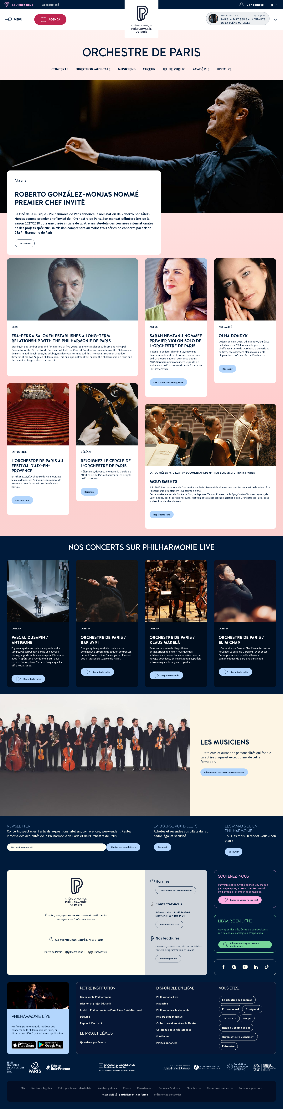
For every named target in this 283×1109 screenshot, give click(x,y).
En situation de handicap (237, 1000)
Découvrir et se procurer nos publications (244, 945)
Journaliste (229, 1018)
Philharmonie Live (167, 997)
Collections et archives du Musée (176, 1023)
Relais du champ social (236, 1027)
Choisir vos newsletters (123, 847)
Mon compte (255, 5)
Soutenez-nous (22, 5)
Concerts (59, 69)
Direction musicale (93, 69)
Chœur (149, 69)
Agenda (54, 19)
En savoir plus (22, 500)
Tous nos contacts (169, 924)
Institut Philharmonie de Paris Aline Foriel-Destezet (111, 1010)
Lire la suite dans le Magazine (168, 382)
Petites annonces (166, 1043)
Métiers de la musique (169, 1016)
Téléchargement (168, 958)
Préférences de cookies (168, 1094)
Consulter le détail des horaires (176, 890)
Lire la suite (25, 243)
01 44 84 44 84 (176, 916)
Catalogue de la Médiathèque (173, 1029)
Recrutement (145, 1088)
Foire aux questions (251, 1088)
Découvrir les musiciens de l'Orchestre (224, 772)
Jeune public (174, 69)
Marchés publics (107, 1088)
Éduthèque (162, 1036)
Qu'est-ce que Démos (93, 1042)
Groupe (247, 1018)
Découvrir (227, 368)
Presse (127, 1088)
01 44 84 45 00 (182, 912)
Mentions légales (41, 1088)
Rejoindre (90, 491)
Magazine (162, 1003)
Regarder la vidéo (32, 678)
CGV (22, 1088)
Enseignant (252, 1009)
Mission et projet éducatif (95, 1003)
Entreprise (228, 1046)
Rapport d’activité (91, 1023)
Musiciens (127, 69)
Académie (201, 69)
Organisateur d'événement (238, 1037)
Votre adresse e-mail (22, 847)
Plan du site (194, 1088)
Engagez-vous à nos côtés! (244, 899)
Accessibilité (50, 5)
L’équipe (85, 1016)
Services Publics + (169, 1088)
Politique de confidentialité (74, 1088)
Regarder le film (161, 514)
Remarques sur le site (220, 1088)
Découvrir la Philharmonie (95, 997)
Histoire (224, 69)
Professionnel (230, 1009)
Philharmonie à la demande (172, 1010)
